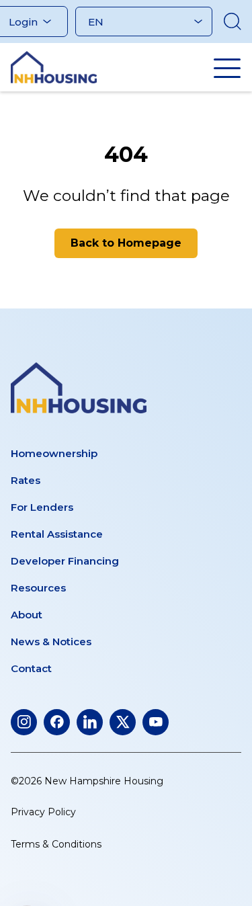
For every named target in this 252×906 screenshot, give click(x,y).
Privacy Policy (43, 812)
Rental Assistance (57, 534)
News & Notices (51, 641)
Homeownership (54, 453)
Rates (25, 480)
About (26, 614)
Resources (38, 587)
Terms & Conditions (56, 844)
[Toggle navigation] (227, 68)
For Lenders (42, 507)
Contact (31, 668)
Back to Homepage (126, 243)
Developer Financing (65, 560)
